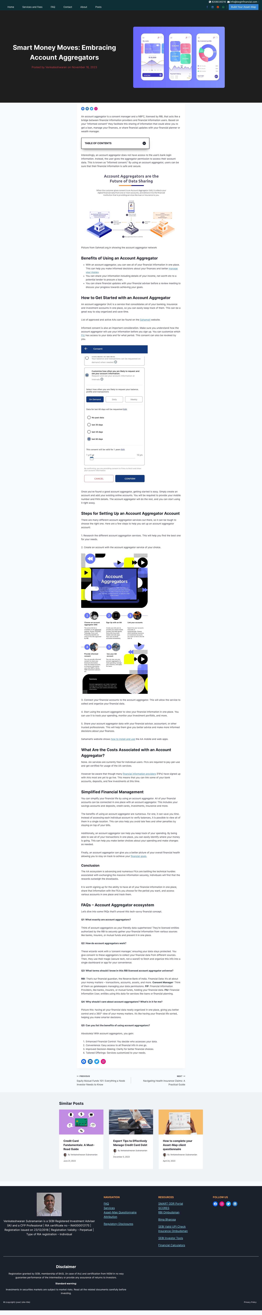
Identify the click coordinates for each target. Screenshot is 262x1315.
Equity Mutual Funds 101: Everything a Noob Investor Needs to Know (101, 1080)
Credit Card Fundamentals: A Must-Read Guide (78, 1145)
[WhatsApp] (223, 7)
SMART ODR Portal (170, 1203)
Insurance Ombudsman (173, 1231)
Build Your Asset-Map (243, 6)
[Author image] (65, 1155)
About (83, 7)
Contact (67, 7)
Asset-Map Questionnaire (120, 1212)
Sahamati (145, 319)
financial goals (138, 856)
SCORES (163, 1208)
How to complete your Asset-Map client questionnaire (177, 1145)
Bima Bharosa (167, 1219)
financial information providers (139, 773)
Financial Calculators (171, 1245)
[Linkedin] (212, 7)
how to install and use (123, 739)
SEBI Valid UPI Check (172, 1226)
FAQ (53, 7)
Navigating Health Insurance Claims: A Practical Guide (164, 1080)
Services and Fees (32, 7)
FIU (83, 335)
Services (109, 1208)
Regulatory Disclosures (118, 1223)
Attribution (110, 1216)
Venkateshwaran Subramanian (84, 1154)
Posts (98, 7)
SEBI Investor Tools (170, 1238)
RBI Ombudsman (168, 1212)
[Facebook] (207, 7)
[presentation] (81, 1122)
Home (11, 7)
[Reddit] (218, 7)
